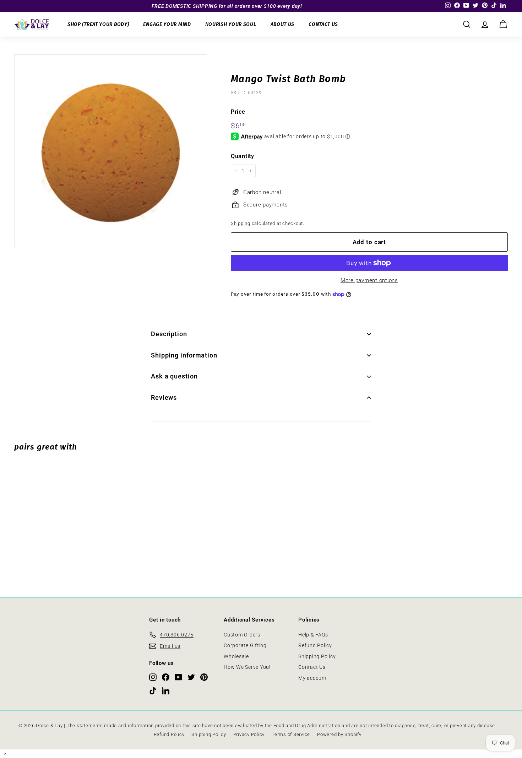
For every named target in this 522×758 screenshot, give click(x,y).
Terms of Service (291, 734)
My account (312, 678)
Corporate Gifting (245, 645)
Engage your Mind (167, 24)
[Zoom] (111, 151)
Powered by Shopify (339, 734)
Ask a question (174, 376)
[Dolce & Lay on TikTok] (153, 690)
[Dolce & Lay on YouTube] (178, 677)
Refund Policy (315, 645)
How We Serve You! (247, 667)
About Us (283, 24)
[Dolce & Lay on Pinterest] (204, 677)
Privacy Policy (249, 734)
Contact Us (323, 24)
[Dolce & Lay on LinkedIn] (165, 690)
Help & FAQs (313, 635)
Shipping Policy (317, 656)
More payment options (369, 280)
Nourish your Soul (230, 24)
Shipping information (184, 355)
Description (169, 334)
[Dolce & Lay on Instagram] (153, 677)
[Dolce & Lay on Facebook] (165, 677)
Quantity (242, 156)
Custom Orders (242, 635)
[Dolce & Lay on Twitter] (191, 677)
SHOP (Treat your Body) (98, 24)
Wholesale (236, 656)
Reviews (164, 397)
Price (238, 111)
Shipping (240, 223)
